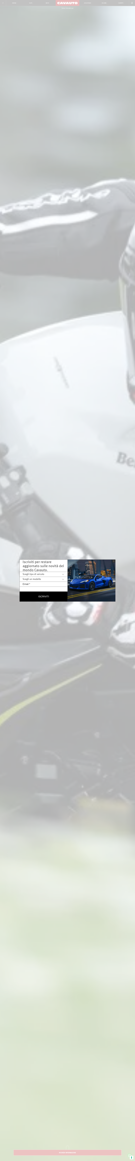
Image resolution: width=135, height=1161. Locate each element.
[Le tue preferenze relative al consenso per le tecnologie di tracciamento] (131, 1157)
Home (63, 8)
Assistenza (87, 3)
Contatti (120, 3)
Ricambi (104, 3)
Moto (47, 3)
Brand (14, 3)
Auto (30, 3)
